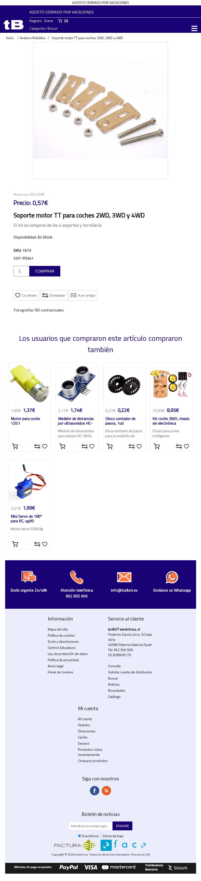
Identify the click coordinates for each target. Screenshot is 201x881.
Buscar (113, 678)
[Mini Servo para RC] (29, 481)
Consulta (114, 665)
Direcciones (86, 731)
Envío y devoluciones (63, 641)
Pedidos (84, 724)
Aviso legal (55, 665)
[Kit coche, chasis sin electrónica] (171, 384)
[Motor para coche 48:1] (29, 384)
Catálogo (114, 696)
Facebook (94, 790)
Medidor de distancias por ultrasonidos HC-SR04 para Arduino (76, 421)
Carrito (83, 737)
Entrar (48, 20)
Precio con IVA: (24, 194)
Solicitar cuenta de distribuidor (130, 672)
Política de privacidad (63, 659)
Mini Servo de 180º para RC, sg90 (26, 519)
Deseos (83, 743)
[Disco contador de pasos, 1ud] (124, 384)
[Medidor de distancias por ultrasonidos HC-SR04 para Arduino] (77, 384)
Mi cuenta (85, 718)
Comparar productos (93, 760)
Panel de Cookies (60, 672)
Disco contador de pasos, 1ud (120, 421)
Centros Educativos (62, 647)
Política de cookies (61, 635)
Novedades (116, 690)
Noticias (114, 684)
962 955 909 (123, 649)
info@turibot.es (124, 590)
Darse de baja (113, 835)
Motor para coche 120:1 (25, 421)
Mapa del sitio (58, 629)
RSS (106, 790)
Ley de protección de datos (68, 653)
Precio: (22, 202)
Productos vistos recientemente (90, 752)
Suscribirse (90, 835)
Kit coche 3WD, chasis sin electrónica (170, 421)
